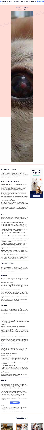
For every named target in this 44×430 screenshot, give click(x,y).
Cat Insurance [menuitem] (28, 1)
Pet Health (6, 3)
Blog (2, 3)
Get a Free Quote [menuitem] (40, 1)
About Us (32, 1)
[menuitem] (32, 1)
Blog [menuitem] (35, 1)
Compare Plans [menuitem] (17, 1)
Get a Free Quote (36, 195)
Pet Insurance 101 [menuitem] (12, 1)
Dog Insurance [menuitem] (23, 1)
